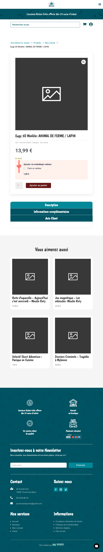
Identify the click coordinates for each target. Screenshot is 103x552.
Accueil (15, 521)
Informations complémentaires (51, 212)
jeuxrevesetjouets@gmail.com (29, 503)
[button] (83, 62)
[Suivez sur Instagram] (61, 490)
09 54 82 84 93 (22, 498)
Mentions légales (63, 528)
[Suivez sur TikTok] (66, 490)
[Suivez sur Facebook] (56, 490)
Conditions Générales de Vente (69, 521)
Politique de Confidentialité (67, 525)
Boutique (16, 525)
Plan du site (60, 531)
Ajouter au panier (38, 185)
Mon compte (17, 528)
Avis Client (51, 218)
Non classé (44, 143)
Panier (14, 531)
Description (51, 205)
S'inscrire (80, 465)
